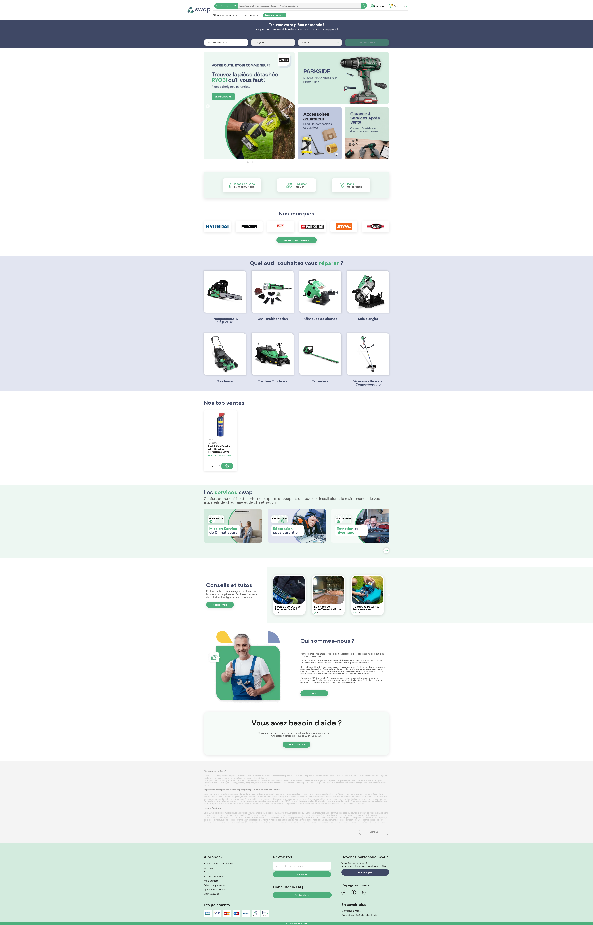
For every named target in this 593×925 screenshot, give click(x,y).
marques (278, 782)
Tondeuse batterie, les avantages (366, 608)
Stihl (257, 782)
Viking (234, 782)
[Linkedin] (363, 892)
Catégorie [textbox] (259, 42)
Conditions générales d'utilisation (360, 915)
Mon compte (211, 880)
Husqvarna (368, 780)
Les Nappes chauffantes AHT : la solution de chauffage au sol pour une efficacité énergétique (327, 608)
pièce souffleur (370, 794)
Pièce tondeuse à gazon (229, 796)
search (363, 5)
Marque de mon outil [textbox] (217, 42)
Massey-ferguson (246, 782)
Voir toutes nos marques (296, 240)
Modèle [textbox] (305, 42)
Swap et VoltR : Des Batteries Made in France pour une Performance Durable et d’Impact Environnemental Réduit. (288, 608)
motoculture (345, 782)
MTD (229, 782)
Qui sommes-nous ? (215, 889)
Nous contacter (296, 744)
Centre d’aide (220, 605)
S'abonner (302, 874)
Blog (206, 872)
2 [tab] (251, 162)
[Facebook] (353, 892)
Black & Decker (219, 782)
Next (290, 105)
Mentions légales (351, 910)
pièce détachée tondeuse (373, 822)
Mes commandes (213, 876)
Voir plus (314, 693)
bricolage (357, 782)
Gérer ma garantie (214, 885)
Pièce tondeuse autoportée (350, 794)
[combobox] (226, 42)
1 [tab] (246, 162)
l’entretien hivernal (212, 822)
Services (208, 868)
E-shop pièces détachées (218, 863)
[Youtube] (343, 892)
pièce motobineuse (228, 813)
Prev (206, 105)
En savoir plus (365, 872)
